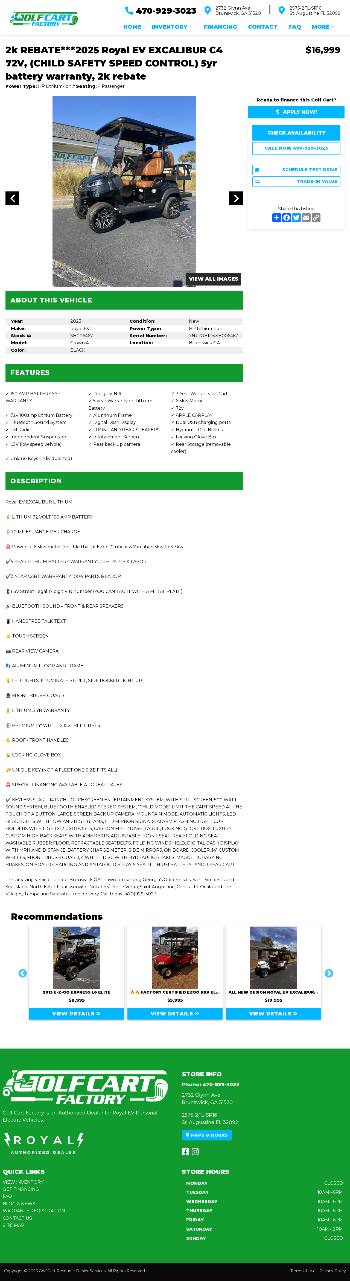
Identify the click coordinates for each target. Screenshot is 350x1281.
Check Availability (296, 133)
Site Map (13, 1225)
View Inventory (23, 1182)
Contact (263, 27)
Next (326, 971)
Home (132, 27)
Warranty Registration (34, 1210)
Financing (220, 27)
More (320, 27)
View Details (74, 1014)
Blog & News (19, 1203)
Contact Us (17, 1218)
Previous (20, 971)
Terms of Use (303, 1270)
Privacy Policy (332, 1270)
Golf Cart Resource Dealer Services (72, 1270)
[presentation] (12, 198)
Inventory (169, 27)
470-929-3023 (221, 1085)
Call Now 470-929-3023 (296, 148)
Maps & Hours (208, 1135)
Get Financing (21, 1189)
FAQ (294, 27)
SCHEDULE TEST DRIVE (309, 169)
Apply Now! (299, 112)
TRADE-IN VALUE (317, 181)
